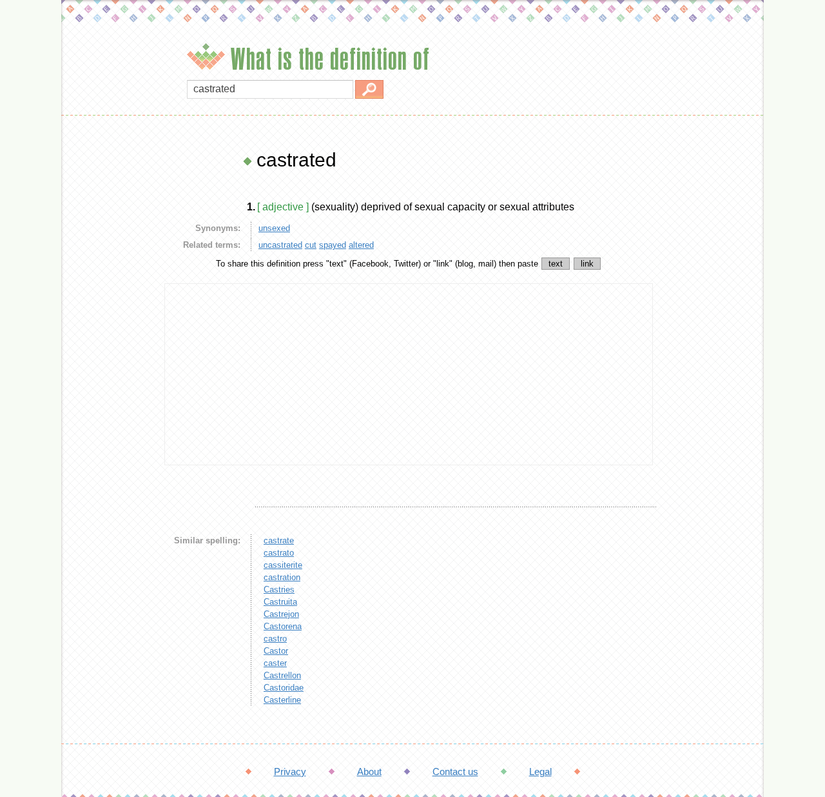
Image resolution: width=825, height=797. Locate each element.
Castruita (280, 602)
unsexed (274, 228)
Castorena (283, 626)
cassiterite (283, 565)
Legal (540, 771)
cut (310, 245)
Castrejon (281, 614)
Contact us (455, 771)
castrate (279, 540)
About (369, 771)
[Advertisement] (109, 342)
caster (275, 663)
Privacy (290, 771)
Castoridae (284, 687)
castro (275, 638)
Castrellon (282, 675)
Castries (279, 589)
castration (282, 577)
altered (361, 245)
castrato (279, 553)
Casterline (282, 700)
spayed (332, 245)
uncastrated (280, 245)
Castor (276, 651)
